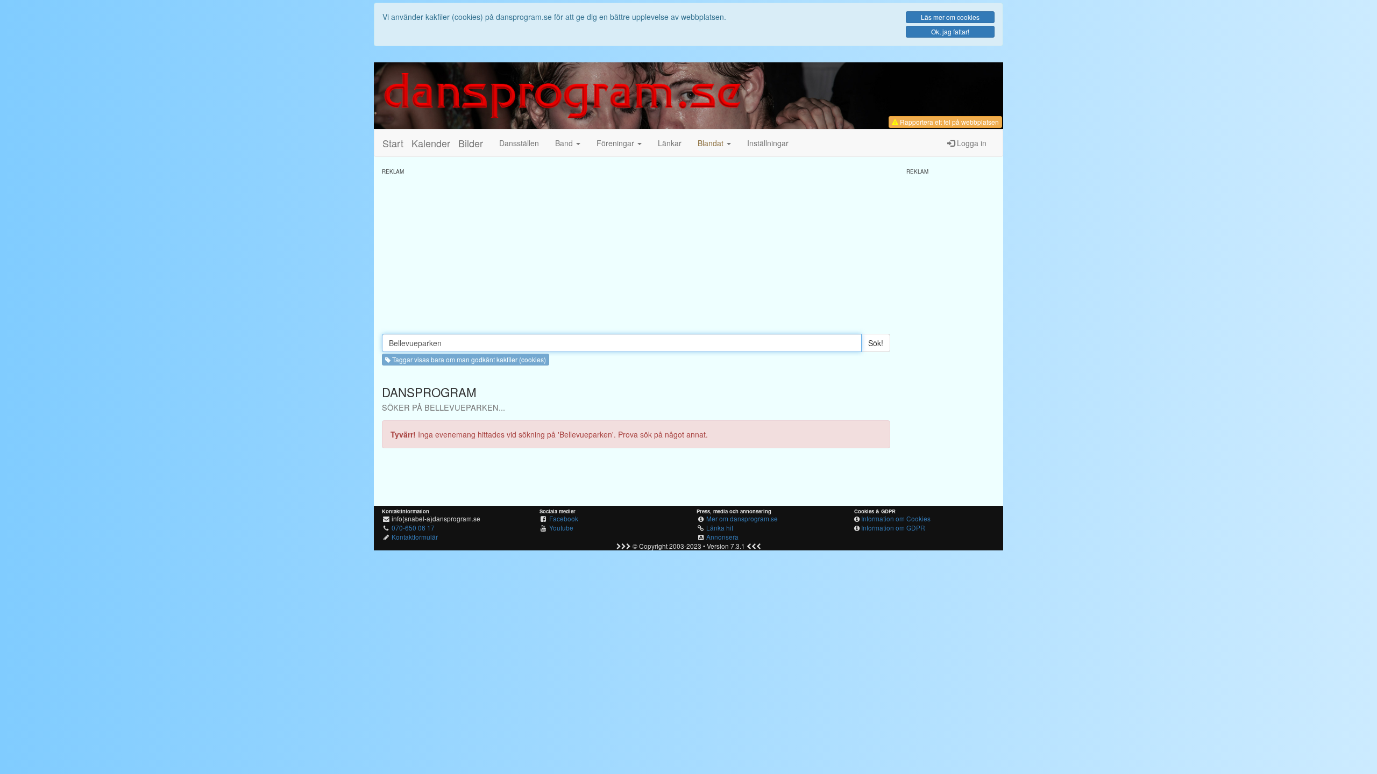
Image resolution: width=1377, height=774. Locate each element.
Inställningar (768, 143)
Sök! (875, 343)
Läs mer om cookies (950, 17)
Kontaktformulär (415, 536)
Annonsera (722, 536)
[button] (714, 143)
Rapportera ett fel (948, 121)
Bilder (470, 143)
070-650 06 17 (413, 527)
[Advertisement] (636, 250)
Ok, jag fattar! (950, 31)
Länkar (670, 143)
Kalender (430, 143)
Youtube (561, 527)
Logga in (970, 143)
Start (392, 143)
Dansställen (519, 143)
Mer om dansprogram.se (742, 518)
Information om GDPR (893, 527)
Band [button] (565, 143)
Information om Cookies (896, 518)
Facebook (563, 518)
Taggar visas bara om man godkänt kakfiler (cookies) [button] (468, 359)
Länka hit (719, 527)
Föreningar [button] (616, 143)
